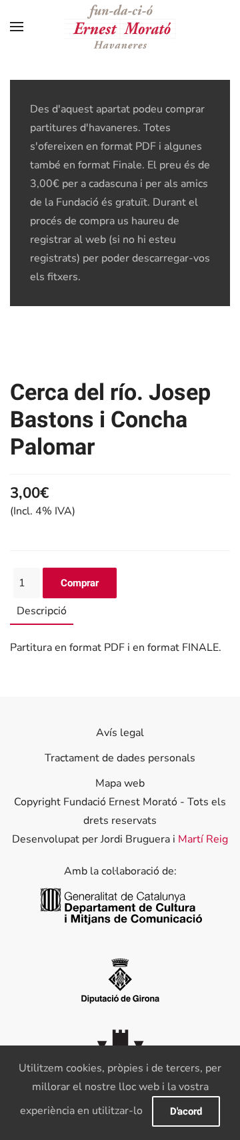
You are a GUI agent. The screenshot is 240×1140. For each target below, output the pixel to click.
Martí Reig (203, 839)
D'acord (186, 1111)
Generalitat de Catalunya (120, 906)
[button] (16, 26)
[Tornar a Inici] (120, 26)
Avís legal (120, 732)
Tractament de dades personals (120, 758)
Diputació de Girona (120, 980)
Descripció (42, 611)
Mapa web (120, 783)
